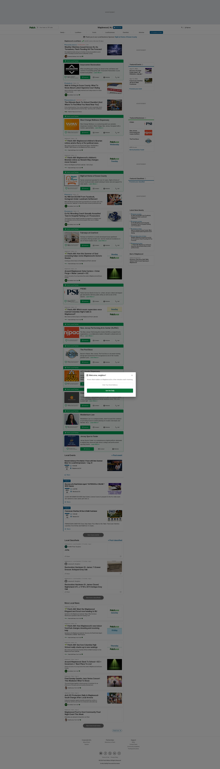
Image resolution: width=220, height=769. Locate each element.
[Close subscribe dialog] (132, 375)
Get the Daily (110, 391)
